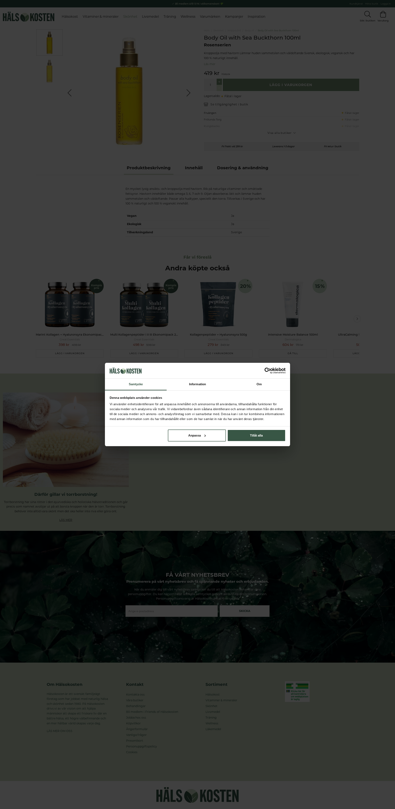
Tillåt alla (256, 435)
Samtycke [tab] (136, 384)
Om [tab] (259, 384)
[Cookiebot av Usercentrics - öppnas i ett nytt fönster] (268, 371)
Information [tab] (197, 384)
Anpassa (194, 435)
